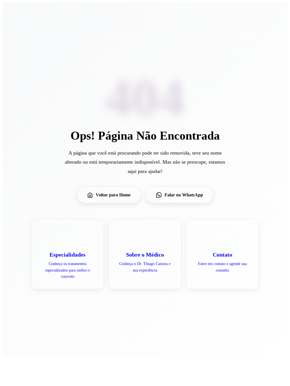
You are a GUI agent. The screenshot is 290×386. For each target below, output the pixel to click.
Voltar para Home (113, 194)
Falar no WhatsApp (184, 194)
